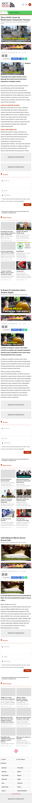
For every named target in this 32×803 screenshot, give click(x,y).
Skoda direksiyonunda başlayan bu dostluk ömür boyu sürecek (23, 481)
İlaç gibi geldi (20, 251)
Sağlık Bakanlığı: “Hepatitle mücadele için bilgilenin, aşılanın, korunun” (7, 739)
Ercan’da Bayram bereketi (15, 12)
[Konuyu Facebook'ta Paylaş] (20, 59)
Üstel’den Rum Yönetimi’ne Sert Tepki (22, 519)
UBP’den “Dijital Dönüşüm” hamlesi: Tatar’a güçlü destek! (22, 699)
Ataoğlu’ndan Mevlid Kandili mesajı (22, 232)
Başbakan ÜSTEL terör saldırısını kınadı (22, 499)
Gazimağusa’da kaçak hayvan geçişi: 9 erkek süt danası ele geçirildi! (8, 233)
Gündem (7, 21)
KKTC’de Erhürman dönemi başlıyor (6, 480)
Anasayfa (3, 21)
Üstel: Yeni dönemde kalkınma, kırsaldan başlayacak (6, 500)
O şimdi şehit (20, 271)
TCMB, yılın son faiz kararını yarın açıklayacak (8, 698)
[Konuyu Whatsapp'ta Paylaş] (26, 59)
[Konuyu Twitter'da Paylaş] (23, 59)
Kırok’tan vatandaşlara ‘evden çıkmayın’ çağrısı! (7, 252)
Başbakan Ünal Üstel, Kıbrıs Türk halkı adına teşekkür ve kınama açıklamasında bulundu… (8, 720)
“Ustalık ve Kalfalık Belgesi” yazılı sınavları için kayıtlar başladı (7, 272)
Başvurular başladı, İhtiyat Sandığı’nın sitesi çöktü (23, 718)
